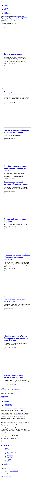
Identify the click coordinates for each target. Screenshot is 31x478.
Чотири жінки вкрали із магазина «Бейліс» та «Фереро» (16, 183)
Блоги (5, 6)
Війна (5, 12)
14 (15, 138)
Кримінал (7, 18)
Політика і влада (20, 16)
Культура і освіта (11, 456)
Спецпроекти (7, 401)
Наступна (17, 389)
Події (14, 16)
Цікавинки (18, 18)
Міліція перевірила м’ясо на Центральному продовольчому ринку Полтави (16, 338)
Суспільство (18, 17)
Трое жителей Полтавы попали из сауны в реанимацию (16, 131)
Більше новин (4, 396)
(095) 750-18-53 (14, 473)
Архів (23, 18)
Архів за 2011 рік (5, 24)
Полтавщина (5, 445)
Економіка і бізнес (5, 17)
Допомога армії (8, 13)
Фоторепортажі (8, 404)
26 (15, 102)
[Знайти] (15, 20)
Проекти (6, 8)
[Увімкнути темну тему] (1, 1)
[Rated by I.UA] (4, 442)
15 (15, 63)
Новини (6, 5)
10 (15, 191)
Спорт (12, 17)
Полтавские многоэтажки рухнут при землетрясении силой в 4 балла (15, 299)
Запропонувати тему (6, 476)
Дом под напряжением (13, 54)
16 (15, 308)
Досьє (5, 10)
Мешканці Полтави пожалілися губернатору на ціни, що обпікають (17, 257)
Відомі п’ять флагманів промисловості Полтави (13, 376)
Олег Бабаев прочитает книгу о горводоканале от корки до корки (16, 168)
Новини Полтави (8, 400)
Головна (6, 4)
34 (15, 347)
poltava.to (20, 413)
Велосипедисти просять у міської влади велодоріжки (15, 93)
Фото (5, 9)
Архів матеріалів (8, 405)
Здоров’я (12, 18)
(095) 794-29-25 (14, 471)
